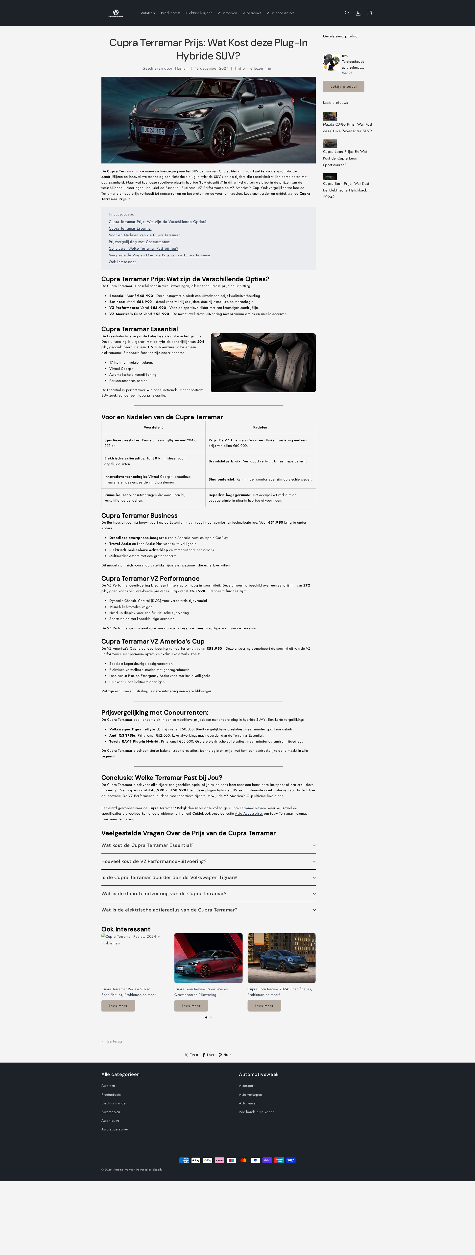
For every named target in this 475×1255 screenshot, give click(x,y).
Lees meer (118, 1006)
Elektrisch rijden (114, 1102)
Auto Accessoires (249, 813)
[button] (347, 12)
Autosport (246, 1085)
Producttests (111, 1094)
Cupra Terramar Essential (130, 228)
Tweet (194, 1054)
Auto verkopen (250, 1094)
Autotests (108, 1085)
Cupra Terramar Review (248, 807)
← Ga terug (111, 1041)
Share (211, 1054)
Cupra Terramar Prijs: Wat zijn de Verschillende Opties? (158, 221)
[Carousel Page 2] (211, 1017)
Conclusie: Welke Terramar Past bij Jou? (143, 248)
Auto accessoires (115, 1129)
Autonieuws (110, 1120)
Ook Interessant (122, 262)
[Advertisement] (148, 1220)
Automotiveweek (124, 1170)
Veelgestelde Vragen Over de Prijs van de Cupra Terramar (160, 255)
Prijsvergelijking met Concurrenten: (140, 241)
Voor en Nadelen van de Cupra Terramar (144, 235)
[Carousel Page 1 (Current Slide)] (206, 1017)
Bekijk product (344, 86)
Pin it (227, 1054)
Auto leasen (248, 1102)
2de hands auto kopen (256, 1111)
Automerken (110, 1111)
